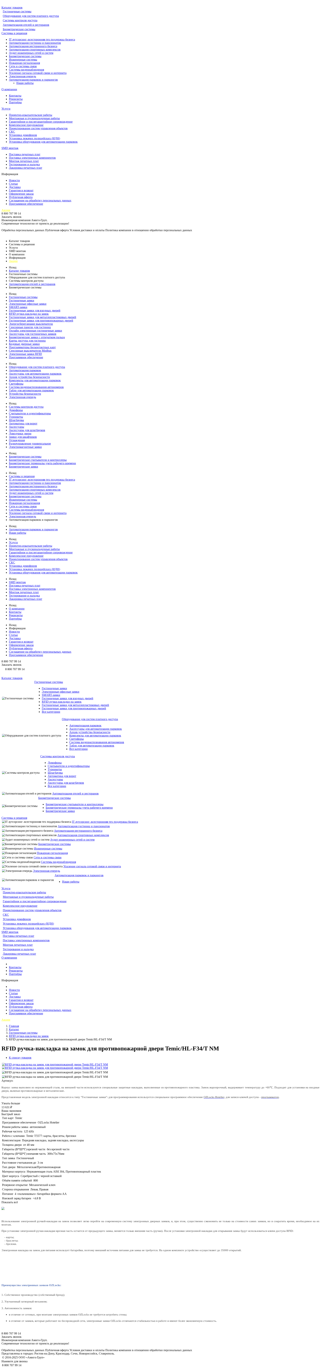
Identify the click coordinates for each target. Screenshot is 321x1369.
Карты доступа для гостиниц (27, 340)
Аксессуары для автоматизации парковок (35, 373)
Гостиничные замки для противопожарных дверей (41, 320)
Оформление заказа (21, 193)
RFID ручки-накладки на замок (29, 313)
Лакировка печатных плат (25, 167)
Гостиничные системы (17, 11)
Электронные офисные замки (27, 303)
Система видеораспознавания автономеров (36, 387)
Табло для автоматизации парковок (31, 390)
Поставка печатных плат (24, 154)
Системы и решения (14, 33)
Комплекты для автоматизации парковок (35, 380)
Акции (5, 210)
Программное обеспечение (26, 203)
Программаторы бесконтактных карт (32, 347)
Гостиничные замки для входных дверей (34, 310)
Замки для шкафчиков (23, 436)
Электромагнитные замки (25, 446)
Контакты (15, 95)
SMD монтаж (9, 148)
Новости (14, 180)
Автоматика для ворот (23, 423)
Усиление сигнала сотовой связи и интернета (38, 73)
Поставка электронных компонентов (32, 157)
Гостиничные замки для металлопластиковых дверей (42, 317)
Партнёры (15, 102)
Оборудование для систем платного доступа (31, 15)
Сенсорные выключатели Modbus (30, 350)
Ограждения (17, 440)
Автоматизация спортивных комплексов (35, 49)
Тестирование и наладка (24, 164)
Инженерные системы (23, 59)
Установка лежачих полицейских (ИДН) (34, 138)
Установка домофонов (23, 135)
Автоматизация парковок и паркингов (33, 79)
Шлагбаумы (16, 420)
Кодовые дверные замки (24, 344)
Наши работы (25, 83)
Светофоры (16, 383)
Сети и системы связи (23, 66)
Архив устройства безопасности (29, 377)
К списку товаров (20, 1057)
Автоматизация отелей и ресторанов (26, 24)
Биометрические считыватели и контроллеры (38, 459)
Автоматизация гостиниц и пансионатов (35, 42)
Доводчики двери (20, 433)
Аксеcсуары (16, 426)
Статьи (13, 183)
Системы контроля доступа (20, 20)
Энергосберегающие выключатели (31, 323)
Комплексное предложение (26, 125)
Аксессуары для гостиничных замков (32, 333)
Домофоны (16, 410)
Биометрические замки (23, 466)
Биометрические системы (19, 29)
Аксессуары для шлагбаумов (27, 430)
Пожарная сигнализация (24, 62)
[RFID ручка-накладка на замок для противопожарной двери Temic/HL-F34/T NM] (55, 1064)
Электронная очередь (22, 76)
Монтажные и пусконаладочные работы (34, 118)
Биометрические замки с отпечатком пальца (37, 337)
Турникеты (16, 416)
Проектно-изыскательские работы (30, 115)
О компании (9, 89)
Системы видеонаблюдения (26, 69)
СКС (12, 131)
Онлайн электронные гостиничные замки (35, 330)
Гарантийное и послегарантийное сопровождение (41, 121)
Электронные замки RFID (25, 354)
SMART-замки (18, 307)
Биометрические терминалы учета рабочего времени (42, 463)
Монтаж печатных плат (24, 161)
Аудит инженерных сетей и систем (31, 52)
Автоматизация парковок (25, 370)
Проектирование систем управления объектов (38, 128)
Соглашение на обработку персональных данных (40, 200)
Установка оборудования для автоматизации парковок (43, 141)
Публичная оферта (21, 197)
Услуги (5, 108)
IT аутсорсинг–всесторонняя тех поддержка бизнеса (42, 39)
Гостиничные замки (21, 300)
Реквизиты (16, 99)
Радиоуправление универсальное (30, 443)
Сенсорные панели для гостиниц (30, 327)
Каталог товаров (11, 7)
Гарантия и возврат (21, 190)
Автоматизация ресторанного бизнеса (33, 46)
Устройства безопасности (25, 393)
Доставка (15, 187)
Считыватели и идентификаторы (30, 413)
